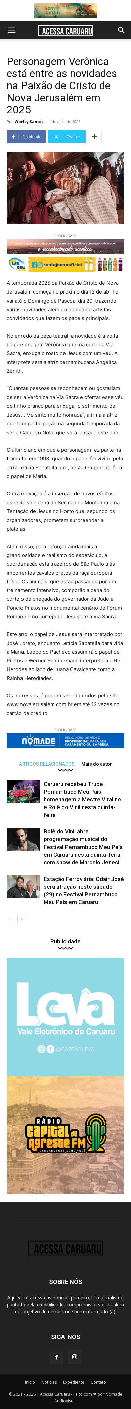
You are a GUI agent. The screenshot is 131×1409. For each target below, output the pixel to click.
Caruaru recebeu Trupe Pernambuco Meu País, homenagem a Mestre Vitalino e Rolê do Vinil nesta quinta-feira (82, 799)
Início (30, 1382)
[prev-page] (11, 919)
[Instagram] (74, 1357)
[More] (95, 136)
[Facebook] (56, 1357)
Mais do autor (96, 763)
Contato (98, 1382)
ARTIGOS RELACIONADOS (47, 763)
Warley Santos (29, 121)
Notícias (49, 1382)
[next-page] (21, 919)
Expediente (73, 1382)
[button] (11, 30)
